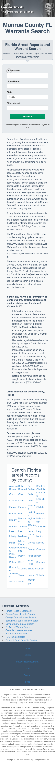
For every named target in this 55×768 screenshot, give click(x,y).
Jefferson (32, 526)
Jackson (22, 526)
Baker (21, 486)
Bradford (40, 486)
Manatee (31, 536)
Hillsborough (40, 520)
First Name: (13, 70)
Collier (31, 494)
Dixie (21, 500)
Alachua (13, 486)
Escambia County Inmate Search (22, 620)
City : (14, 103)
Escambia (40, 500)
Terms (28, 668)
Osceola (40, 549)
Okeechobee (22, 549)
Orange (31, 549)
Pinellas (32, 555)
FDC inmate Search (15, 636)
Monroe (31, 542)
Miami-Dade (21, 542)
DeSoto (13, 500)
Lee (20, 531)
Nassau (40, 542)
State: (10, 92)
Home (28, 648)
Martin (12, 542)
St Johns (22, 568)
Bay (30, 486)
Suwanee (13, 575)
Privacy (27, 655)
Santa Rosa (31, 562)
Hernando (22, 520)
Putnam (13, 562)
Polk (38, 555)
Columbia (40, 494)
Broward (22, 489)
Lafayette (41, 526)
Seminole (13, 568)
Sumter (40, 568)
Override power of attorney (19, 630)
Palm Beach (12, 555)
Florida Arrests (12, 7)
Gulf (20, 513)
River (21, 562)
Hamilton (31, 513)
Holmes (13, 526)
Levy (38, 531)
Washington (31, 581)
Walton (21, 581)
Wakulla (13, 581)
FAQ (27, 682)
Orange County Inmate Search (21, 617)
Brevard (13, 489)
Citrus (12, 494)
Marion (39, 536)
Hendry (13, 520)
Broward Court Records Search (21, 640)
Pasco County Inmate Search (20, 614)
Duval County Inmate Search (20, 623)
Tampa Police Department (18, 610)
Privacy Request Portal (27, 661)
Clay (20, 494)
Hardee (40, 513)
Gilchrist (40, 507)
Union (31, 575)
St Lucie (32, 568)
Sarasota (40, 562)
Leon (30, 531)
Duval (31, 500)
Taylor (21, 575)
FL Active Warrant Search (18, 627)
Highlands (32, 520)
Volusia (40, 575)
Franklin (22, 507)
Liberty (12, 536)
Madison (22, 536)
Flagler (12, 507)
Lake (11, 531)
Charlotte (41, 489)
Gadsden (32, 507)
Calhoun (32, 489)
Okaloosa (13, 549)
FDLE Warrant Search (17, 633)
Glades (12, 513)
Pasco (21, 555)
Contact (27, 675)
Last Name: (13, 81)
